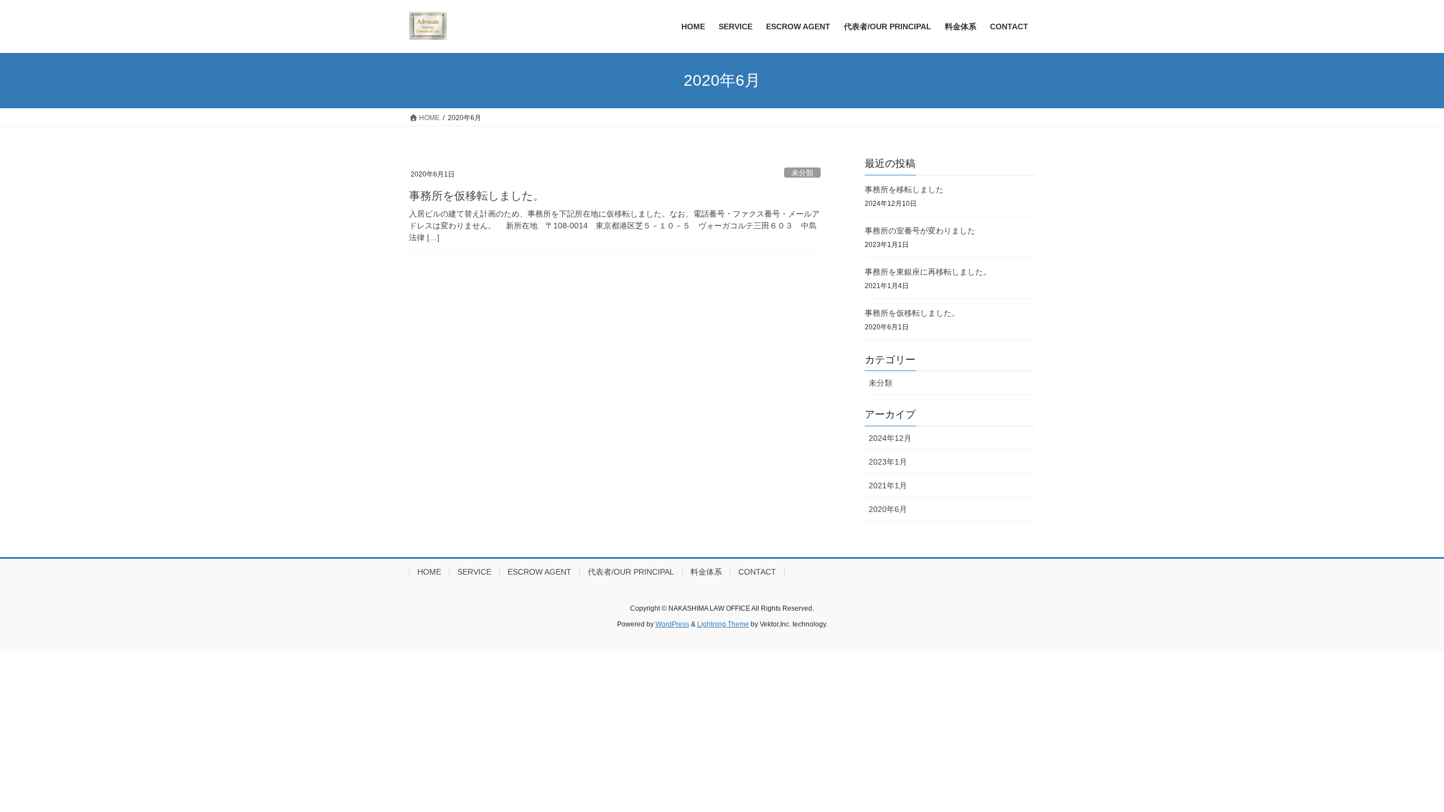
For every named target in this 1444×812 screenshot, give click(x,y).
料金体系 (706, 571)
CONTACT (757, 571)
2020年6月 (888, 509)
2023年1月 (888, 461)
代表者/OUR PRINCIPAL (631, 571)
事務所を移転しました (904, 189)
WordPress (672, 624)
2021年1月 (888, 485)
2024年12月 (890, 438)
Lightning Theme (723, 624)
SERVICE (474, 571)
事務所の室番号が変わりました (920, 230)
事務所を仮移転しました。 (476, 195)
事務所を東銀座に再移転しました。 (928, 271)
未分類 (802, 173)
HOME (429, 571)
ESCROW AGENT (539, 571)
